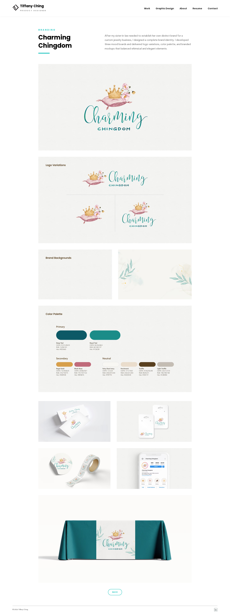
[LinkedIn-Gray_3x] (216, 610)
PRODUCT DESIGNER (33, 10)
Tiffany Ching (32, 6)
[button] (41, 609)
